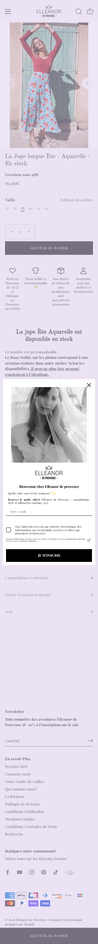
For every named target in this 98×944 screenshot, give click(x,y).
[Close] (89, 385)
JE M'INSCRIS (49, 555)
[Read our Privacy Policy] (89, 540)
